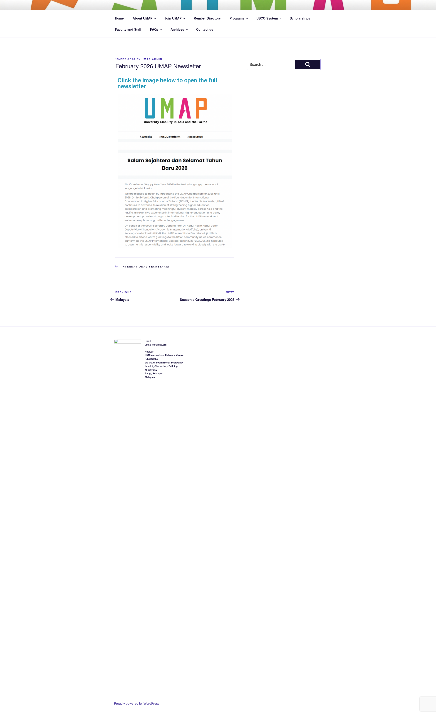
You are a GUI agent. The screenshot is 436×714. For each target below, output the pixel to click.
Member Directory (207, 18)
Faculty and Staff (128, 29)
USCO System (267, 18)
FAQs (154, 29)
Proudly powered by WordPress (136, 703)
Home (119, 18)
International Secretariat (146, 266)
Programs (237, 18)
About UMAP (142, 18)
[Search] (307, 64)
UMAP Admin (152, 59)
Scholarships (300, 18)
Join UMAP (172, 18)
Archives (177, 29)
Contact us (204, 29)
